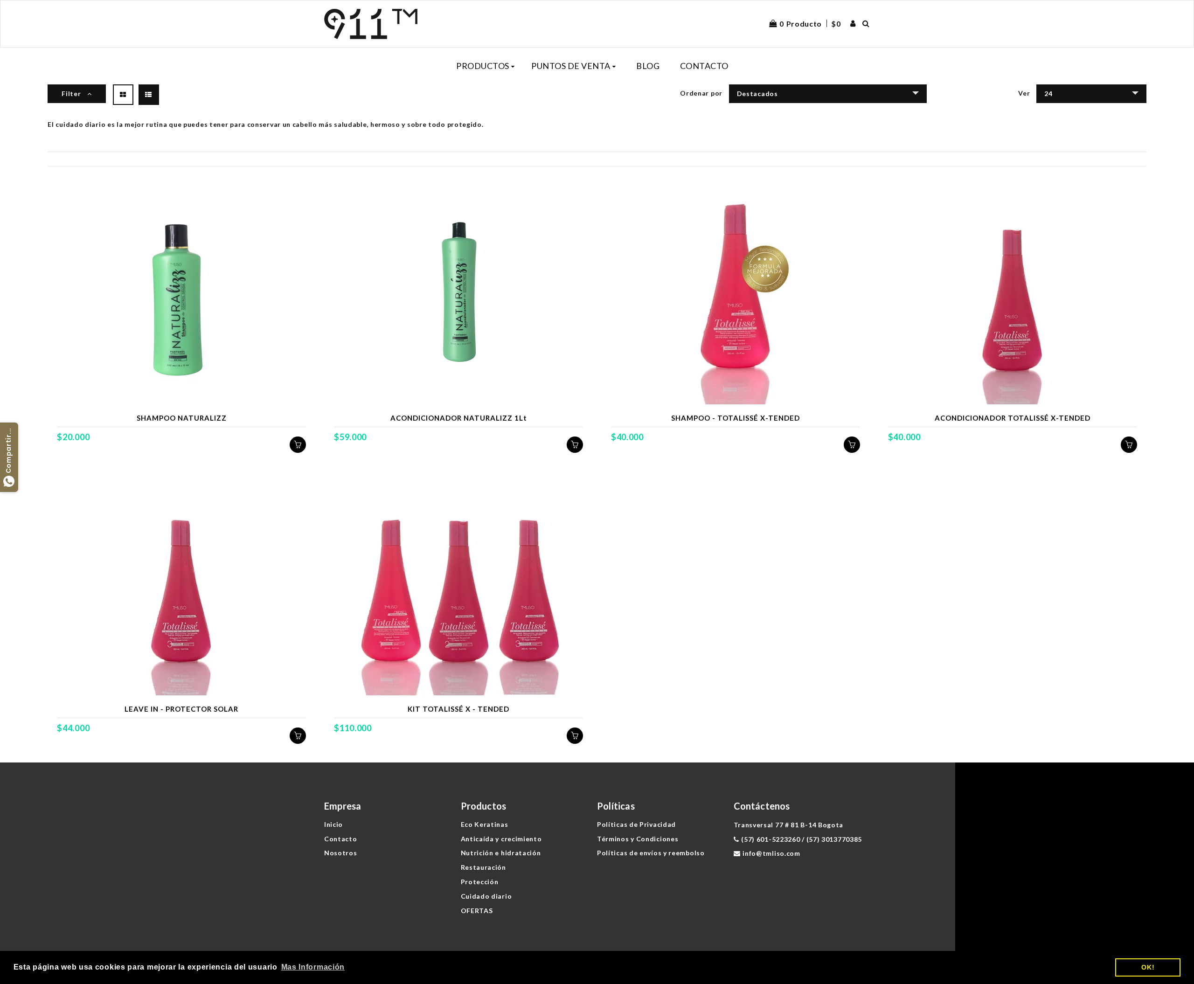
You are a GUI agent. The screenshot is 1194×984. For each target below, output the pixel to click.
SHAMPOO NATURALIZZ (182, 418)
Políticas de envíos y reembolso (651, 853)
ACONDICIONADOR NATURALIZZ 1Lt (458, 418)
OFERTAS (477, 911)
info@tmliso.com (771, 853)
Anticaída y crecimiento (501, 839)
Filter (72, 93)
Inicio (333, 824)
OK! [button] (1147, 967)
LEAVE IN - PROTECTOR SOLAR (181, 709)
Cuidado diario (486, 896)
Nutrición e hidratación (501, 853)
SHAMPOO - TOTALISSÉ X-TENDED (735, 418)
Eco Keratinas (484, 824)
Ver (1024, 93)
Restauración (483, 867)
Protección (480, 882)
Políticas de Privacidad (636, 824)
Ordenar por (701, 93)
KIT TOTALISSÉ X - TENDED (458, 709)
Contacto (340, 839)
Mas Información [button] (313, 967)
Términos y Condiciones (637, 839)
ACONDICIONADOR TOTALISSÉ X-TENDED (1012, 418)
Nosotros (340, 853)
